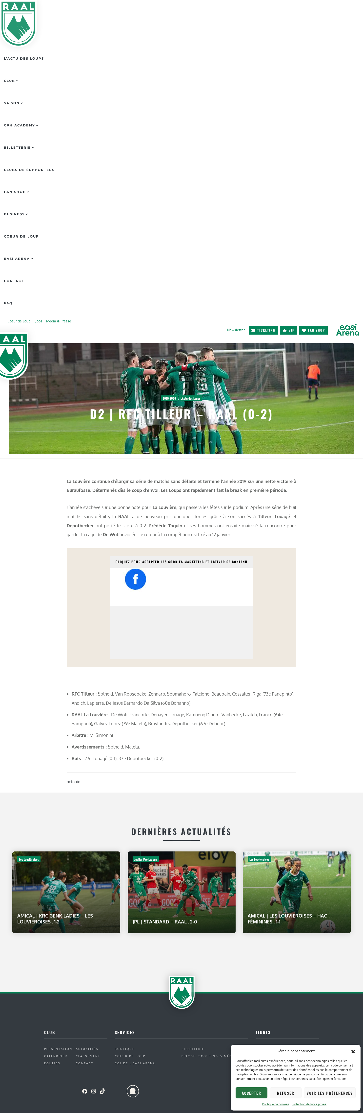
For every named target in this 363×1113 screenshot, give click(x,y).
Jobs (39, 321)
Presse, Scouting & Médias (210, 1056)
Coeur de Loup (21, 236)
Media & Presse (58, 321)
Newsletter (236, 330)
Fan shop (316, 330)
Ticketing (266, 330)
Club (9, 81)
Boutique (125, 1049)
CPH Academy (19, 125)
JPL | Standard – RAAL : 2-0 (165, 921)
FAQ (8, 303)
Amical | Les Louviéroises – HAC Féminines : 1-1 (287, 918)
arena (347, 330)
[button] (353, 1051)
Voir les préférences (330, 1093)
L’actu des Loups (24, 58)
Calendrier (55, 1056)
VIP (292, 330)
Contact (14, 281)
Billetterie (17, 147)
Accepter (251, 1093)
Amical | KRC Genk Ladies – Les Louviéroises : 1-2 (55, 918)
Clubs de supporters (29, 170)
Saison (12, 103)
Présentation (58, 1049)
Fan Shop (15, 192)
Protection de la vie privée (309, 1104)
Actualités (87, 1049)
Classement (88, 1056)
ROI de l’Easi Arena (135, 1063)
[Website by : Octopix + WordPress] (133, 1091)
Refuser (285, 1093)
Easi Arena (17, 259)
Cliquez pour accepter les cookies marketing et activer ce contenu (181, 561)
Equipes (52, 1063)
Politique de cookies (275, 1104)
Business (14, 214)
